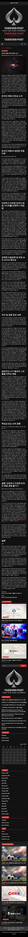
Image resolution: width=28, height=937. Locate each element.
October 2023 (5, 796)
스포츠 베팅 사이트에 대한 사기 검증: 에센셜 (12, 707)
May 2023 (4, 806)
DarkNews (20, 932)
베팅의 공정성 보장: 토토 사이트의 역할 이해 (14, 611)
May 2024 (4, 780)
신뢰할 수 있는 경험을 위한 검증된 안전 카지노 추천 (14, 699)
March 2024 (4, 785)
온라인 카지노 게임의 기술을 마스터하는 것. (12, 592)
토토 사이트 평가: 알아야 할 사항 (9, 596)
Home (5, 928)
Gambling (4, 735)
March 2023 (4, 811)
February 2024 (5, 788)
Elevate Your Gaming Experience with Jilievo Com (14, 720)
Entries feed (5, 834)
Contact (18, 929)
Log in (3, 831)
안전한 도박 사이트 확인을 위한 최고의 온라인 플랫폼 (14, 702)
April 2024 (4, 783)
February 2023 (5, 814)
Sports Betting (4, 50)
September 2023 (6, 798)
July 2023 (4, 803)
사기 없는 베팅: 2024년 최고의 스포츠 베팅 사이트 (13, 705)
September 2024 (6, 775)
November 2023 (5, 793)
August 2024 (5, 778)
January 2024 (5, 791)
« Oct (3, 767)
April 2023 (4, 808)
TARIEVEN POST (14, 33)
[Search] (24, 44)
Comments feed (6, 836)
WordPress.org (5, 839)
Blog (9, 928)
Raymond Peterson (6, 55)
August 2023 (5, 801)
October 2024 (5, 773)
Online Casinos (5, 738)
